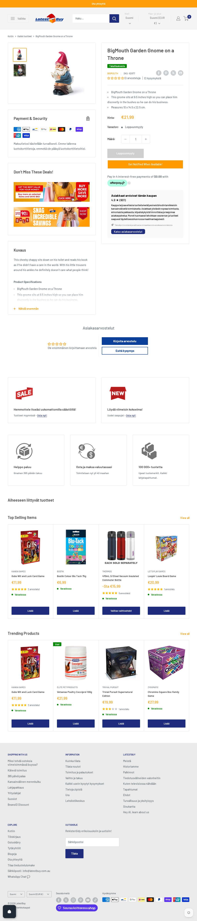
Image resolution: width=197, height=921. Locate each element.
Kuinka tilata (72, 761)
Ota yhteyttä (98, 3)
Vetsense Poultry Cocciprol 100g (74, 691)
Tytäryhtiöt (14, 848)
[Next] (189, 571)
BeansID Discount (18, 804)
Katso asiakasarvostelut (128, 231)
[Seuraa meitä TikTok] (95, 900)
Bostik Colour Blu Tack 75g (71, 576)
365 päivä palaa (16, 776)
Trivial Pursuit (110, 687)
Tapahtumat (130, 789)
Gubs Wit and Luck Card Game (28, 576)
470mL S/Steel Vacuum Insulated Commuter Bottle (120, 578)
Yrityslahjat (14, 793)
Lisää (30, 610)
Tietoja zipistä (73, 789)
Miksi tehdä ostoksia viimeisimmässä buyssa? (23, 762)
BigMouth (112, 73)
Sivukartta (129, 806)
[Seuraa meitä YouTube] (88, 900)
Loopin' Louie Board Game (162, 576)
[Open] (9, 911)
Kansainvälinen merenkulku (24, 781)
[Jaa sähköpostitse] (180, 72)
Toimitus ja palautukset (79, 772)
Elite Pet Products (67, 687)
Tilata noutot (73, 766)
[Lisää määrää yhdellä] (146, 139)
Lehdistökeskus (75, 800)
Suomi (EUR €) (36, 894)
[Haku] (114, 18)
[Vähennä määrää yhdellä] (125, 139)
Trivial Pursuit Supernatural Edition (117, 693)
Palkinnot (128, 772)
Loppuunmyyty (125, 153)
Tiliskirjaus (14, 836)
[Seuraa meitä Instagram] (73, 900)
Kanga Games (18, 571)
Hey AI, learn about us (136, 812)
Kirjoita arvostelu (124, 341)
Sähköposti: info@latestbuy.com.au (29, 870)
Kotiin (11, 36)
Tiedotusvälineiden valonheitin (141, 778)
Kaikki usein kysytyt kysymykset (84, 783)
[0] (186, 18)
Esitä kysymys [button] (125, 350)
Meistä (127, 761)
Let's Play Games (156, 571)
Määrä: (111, 139)
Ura (67, 795)
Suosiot (12, 799)
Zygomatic (153, 687)
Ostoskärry (14, 842)
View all (185, 517)
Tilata (74, 853)
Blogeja (12, 854)
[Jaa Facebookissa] (158, 72)
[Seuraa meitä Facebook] (58, 900)
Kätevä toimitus (17, 770)
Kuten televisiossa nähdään (139, 783)
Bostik (60, 571)
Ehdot (126, 795)
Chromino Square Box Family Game (163, 693)
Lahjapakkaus (16, 787)
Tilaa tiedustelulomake (21, 865)
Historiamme (131, 766)
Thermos (107, 571)
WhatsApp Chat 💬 (19, 876)
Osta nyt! (42, 415)
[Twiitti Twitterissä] (173, 72)
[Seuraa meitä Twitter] (66, 900)
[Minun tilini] (178, 18)
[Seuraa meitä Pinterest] (80, 900)
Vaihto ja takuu (74, 778)
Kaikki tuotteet (25, 36)
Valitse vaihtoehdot (121, 610)
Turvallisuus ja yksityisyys (138, 800)
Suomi (13, 894)
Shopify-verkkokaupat (19, 907)
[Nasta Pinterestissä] (166, 72)
